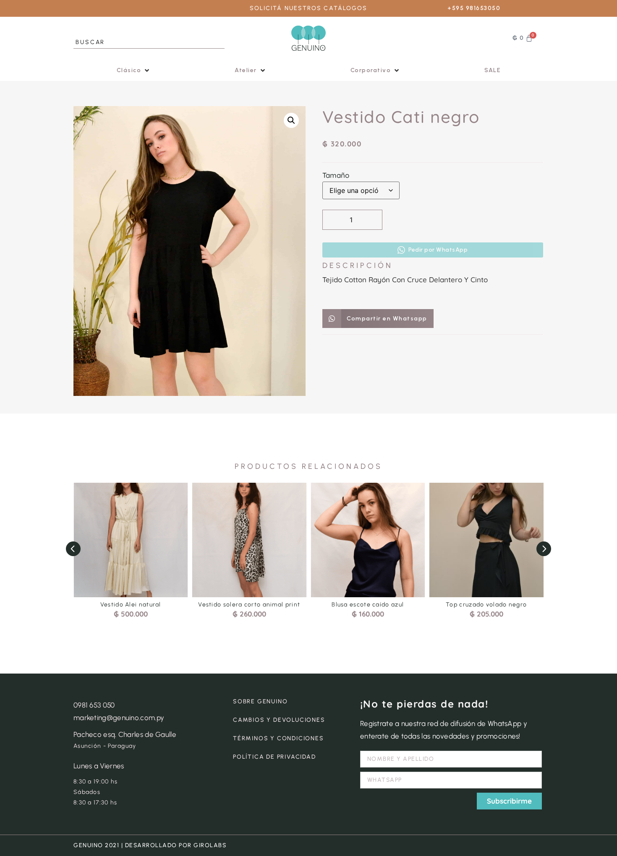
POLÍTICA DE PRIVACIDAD (274, 756)
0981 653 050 (94, 705)
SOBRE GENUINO (260, 701)
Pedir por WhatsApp (438, 249)
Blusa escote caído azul (368, 604)
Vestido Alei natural (130, 604)
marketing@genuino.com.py (118, 717)
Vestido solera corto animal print (249, 604)
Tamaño (335, 175)
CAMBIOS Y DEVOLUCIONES (279, 719)
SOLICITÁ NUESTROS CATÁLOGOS (309, 8)
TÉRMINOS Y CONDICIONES (278, 738)
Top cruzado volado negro (486, 604)
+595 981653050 (473, 8)
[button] (134, 70)
